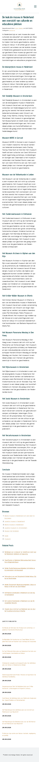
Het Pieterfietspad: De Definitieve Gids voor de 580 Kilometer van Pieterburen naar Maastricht (19, 723)
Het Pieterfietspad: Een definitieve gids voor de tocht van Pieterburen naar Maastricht (18, 711)
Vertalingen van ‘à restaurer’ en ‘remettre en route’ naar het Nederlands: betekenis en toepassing (20, 553)
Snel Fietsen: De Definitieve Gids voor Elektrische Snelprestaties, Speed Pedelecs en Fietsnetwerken (19, 699)
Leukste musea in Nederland (15, 521)
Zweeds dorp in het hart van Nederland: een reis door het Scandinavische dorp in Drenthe (20, 610)
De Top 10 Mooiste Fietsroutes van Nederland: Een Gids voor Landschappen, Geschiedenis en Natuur (19, 652)
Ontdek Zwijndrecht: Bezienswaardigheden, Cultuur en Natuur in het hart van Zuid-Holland (20, 586)
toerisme (12, 30)
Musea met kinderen (12, 531)
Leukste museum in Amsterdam (16, 528)
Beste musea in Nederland (14, 525)
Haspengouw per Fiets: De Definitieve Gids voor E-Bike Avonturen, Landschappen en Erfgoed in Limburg (17, 687)
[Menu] (35, 6)
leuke (6, 536)
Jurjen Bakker (19, 28)
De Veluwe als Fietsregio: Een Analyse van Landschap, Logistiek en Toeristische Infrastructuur (18, 629)
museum (8, 539)
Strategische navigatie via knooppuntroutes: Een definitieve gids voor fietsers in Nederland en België (19, 664)
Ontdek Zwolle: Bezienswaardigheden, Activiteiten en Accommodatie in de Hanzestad (20, 569)
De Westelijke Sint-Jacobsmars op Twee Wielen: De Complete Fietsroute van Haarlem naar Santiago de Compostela (19, 640)
